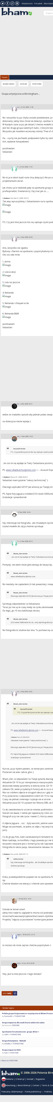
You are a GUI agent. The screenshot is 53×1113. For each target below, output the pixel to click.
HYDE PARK (36, 84)
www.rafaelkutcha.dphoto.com (21, 470)
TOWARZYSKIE (19, 1016)
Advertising (10, 1085)
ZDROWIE (15, 1025)
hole (6, 1053)
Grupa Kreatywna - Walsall (14, 1040)
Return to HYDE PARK (10, 1060)
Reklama (9, 1079)
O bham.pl (19, 1079)
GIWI (6, 1034)
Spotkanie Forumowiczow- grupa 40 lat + (20, 1031)
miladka (7, 1043)
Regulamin (40, 1079)
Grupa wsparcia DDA (11, 1050)
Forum (4, 77)
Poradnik (38, 3)
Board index (8, 84)
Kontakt (30, 1079)
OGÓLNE (23, 84)
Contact (35, 1085)
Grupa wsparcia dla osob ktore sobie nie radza (23, 1022)
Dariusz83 (8, 1016)
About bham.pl (24, 1085)
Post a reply (6, 992)
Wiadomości (27, 3)
